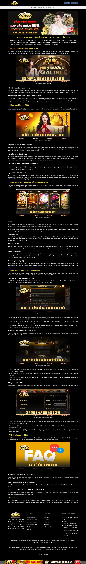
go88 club (50, 547)
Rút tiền (47, 524)
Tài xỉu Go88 (30, 549)
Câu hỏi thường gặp (32, 526)
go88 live (62, 547)
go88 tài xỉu (56, 547)
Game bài (50, 7)
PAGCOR (36, 98)
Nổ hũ (54, 7)
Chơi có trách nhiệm (32, 522)
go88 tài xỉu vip (74, 547)
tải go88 (27, 547)
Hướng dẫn (39, 7)
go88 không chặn (53, 549)
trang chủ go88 (44, 549)
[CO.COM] (14, 3)
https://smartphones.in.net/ (70, 523)
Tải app (47, 519)
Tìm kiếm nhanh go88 (43, 554)
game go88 (23, 549)
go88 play (67, 547)
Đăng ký (47, 517)
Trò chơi (45, 7)
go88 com (44, 547)
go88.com (39, 547)
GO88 (9, 519)
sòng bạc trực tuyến (47, 438)
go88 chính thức (62, 549)
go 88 (23, 547)
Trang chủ (33, 7)
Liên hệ (29, 529)
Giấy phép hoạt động (32, 524)
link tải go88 (33, 547)
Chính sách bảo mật (32, 517)
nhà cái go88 (37, 549)
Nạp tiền (47, 522)
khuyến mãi (48, 526)
